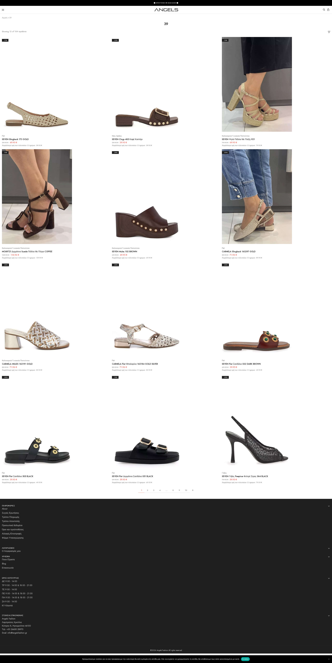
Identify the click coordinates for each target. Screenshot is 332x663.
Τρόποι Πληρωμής (10, 517)
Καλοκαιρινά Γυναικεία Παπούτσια (235, 136)
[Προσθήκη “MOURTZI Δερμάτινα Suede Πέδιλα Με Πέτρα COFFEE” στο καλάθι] (105, 162)
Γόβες (224, 473)
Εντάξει (245, 659)
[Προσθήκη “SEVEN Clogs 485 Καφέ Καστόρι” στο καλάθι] (215, 49)
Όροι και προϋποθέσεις (13, 529)
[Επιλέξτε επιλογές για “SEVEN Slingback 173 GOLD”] (105, 40)
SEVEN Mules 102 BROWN (124, 251)
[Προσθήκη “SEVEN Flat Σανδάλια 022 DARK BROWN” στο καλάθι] (325, 274)
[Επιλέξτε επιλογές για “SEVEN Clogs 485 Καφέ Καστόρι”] (215, 40)
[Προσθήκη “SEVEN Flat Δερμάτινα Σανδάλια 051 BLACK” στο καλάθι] (215, 386)
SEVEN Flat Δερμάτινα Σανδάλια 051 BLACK (132, 476)
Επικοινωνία (7, 567)
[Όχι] (328, 659)
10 (186, 490)
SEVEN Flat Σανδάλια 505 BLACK (17, 476)
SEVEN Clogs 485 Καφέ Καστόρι (127, 139)
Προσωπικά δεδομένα (12, 525)
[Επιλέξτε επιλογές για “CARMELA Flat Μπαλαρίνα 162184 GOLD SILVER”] (215, 265)
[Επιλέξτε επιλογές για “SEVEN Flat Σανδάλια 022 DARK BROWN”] (325, 265)
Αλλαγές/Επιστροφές (12, 533)
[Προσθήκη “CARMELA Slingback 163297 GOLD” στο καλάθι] (325, 162)
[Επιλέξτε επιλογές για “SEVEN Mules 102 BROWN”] (215, 152)
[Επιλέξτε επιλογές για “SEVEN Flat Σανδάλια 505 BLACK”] (105, 377)
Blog (4, 563)
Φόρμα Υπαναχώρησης (13, 537)
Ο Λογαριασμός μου (11, 551)
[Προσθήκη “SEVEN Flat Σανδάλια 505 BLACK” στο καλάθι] (105, 386)
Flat (3, 136)
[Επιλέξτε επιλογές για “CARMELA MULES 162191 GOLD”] (105, 265)
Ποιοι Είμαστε (8, 559)
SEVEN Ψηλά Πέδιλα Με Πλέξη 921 (238, 139)
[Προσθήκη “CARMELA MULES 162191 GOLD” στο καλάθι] (105, 274)
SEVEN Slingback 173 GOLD (15, 139)
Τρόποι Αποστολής (11, 521)
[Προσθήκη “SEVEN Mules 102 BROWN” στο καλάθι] (215, 162)
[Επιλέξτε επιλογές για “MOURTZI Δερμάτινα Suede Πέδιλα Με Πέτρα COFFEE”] (105, 152)
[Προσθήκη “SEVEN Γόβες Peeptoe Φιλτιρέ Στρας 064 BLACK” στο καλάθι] (325, 386)
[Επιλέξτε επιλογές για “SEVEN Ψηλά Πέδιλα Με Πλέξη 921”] (325, 40)
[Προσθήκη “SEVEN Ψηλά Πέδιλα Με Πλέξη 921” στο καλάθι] (325, 49)
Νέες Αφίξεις (117, 136)
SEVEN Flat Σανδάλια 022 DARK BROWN (241, 363)
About (4, 508)
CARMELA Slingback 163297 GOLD (238, 251)
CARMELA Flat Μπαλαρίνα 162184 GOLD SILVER (135, 363)
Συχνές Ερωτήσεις (10, 512)
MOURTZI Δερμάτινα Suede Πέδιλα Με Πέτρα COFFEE (27, 251)
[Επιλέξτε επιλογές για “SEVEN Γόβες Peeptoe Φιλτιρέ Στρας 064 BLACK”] (325, 377)
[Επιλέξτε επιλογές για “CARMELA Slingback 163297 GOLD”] (325, 152)
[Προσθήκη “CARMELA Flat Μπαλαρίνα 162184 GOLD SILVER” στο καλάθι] (215, 274)
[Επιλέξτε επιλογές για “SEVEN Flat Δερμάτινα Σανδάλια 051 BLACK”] (215, 377)
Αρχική (4, 17)
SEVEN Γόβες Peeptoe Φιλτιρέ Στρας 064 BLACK (245, 476)
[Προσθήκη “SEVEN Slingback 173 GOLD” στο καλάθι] (105, 49)
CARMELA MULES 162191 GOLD (17, 363)
